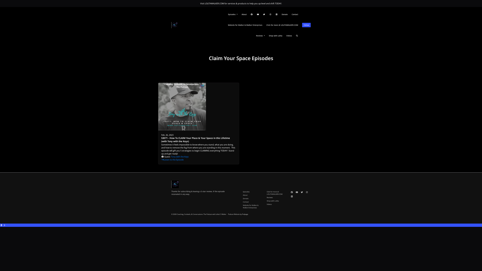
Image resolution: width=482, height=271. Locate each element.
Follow (306, 25)
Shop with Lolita (275, 36)
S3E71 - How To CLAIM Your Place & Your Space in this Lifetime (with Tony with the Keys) (195, 139)
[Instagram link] (270, 14)
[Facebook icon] (292, 192)
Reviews (259, 36)
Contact (295, 14)
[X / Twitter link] (264, 14)
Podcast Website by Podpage (238, 214)
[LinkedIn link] (277, 14)
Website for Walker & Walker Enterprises (245, 25)
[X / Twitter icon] (302, 192)
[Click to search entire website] (297, 35)
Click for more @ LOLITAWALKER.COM (282, 25)
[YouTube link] (258, 14)
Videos (289, 36)
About (244, 14)
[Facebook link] (252, 14)
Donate (285, 14)
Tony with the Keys (180, 156)
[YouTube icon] (297, 192)
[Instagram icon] (307, 192)
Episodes (232, 14)
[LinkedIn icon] (292, 196)
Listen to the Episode (174, 159)
